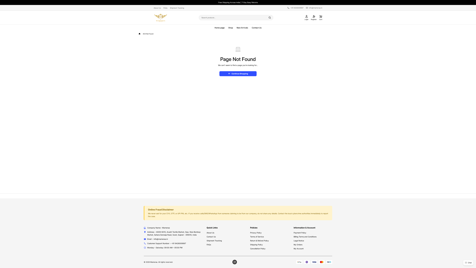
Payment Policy (300, 233)
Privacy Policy (256, 233)
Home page (220, 28)
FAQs (165, 8)
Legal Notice (299, 241)
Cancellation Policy (257, 249)
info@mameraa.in (315, 8)
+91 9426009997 (296, 8)
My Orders (298, 245)
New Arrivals (242, 28)
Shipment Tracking (177, 8)
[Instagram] (234, 262)
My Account (299, 249)
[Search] (270, 17)
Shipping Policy (256, 245)
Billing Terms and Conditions (305, 237)
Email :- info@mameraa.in (157, 239)
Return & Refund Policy (259, 241)
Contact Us (257, 28)
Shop (230, 28)
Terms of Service (257, 237)
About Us (157, 8)
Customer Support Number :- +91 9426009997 (166, 243)
